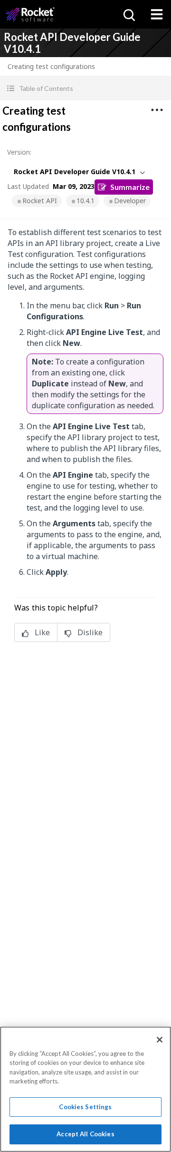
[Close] (159, 1039)
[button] (85, 88)
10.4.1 (85, 200)
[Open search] (128, 14)
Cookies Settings (85, 1107)
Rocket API (39, 200)
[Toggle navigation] (156, 14)
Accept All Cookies (85, 1134)
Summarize (130, 186)
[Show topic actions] (156, 109)
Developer (130, 200)
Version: (19, 152)
